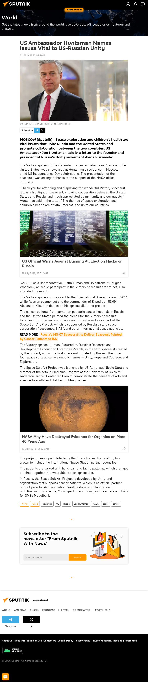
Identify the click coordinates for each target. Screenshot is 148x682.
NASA (96, 503)
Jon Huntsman (81, 503)
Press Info (19, 640)
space (105, 503)
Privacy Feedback (102, 640)
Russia (35, 503)
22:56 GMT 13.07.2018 (32, 55)
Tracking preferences (125, 640)
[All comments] (5, 676)
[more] (124, 273)
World (24, 503)
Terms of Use (34, 640)
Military (63, 609)
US (57, 503)
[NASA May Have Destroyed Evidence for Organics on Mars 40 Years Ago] (74, 409)
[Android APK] (13, 651)
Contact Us (49, 640)
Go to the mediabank (61, 123)
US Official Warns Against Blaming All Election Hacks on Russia (72, 263)
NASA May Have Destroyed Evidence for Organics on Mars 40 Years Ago (73, 439)
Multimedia (102, 609)
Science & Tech (82, 609)
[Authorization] (128, 4)
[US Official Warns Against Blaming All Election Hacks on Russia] (74, 234)
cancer (116, 503)
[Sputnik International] (18, 7)
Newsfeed (47, 503)
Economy (48, 609)
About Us (7, 640)
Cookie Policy (65, 640)
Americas (20, 609)
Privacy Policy (82, 640)
